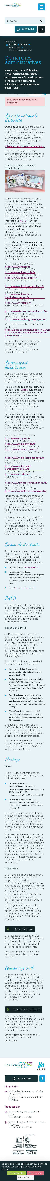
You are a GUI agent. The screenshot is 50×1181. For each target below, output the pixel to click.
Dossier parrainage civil (27, 1009)
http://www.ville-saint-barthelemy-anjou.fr (18, 296)
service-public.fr (31, 567)
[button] (41, 6)
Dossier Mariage (23, 929)
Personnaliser (25, 1177)
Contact (28, 28)
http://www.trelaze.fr (18, 302)
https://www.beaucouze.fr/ (21, 277)
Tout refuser (35, 1173)
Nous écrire (24, 1078)
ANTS (23, 220)
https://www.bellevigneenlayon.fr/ (25, 319)
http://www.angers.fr (17, 266)
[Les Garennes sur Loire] (13, 5)
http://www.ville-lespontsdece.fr (24, 286)
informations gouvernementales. (25, 146)
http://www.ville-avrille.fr (20, 272)
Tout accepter (16, 1173)
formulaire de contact (24, 588)
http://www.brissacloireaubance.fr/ (26, 311)
